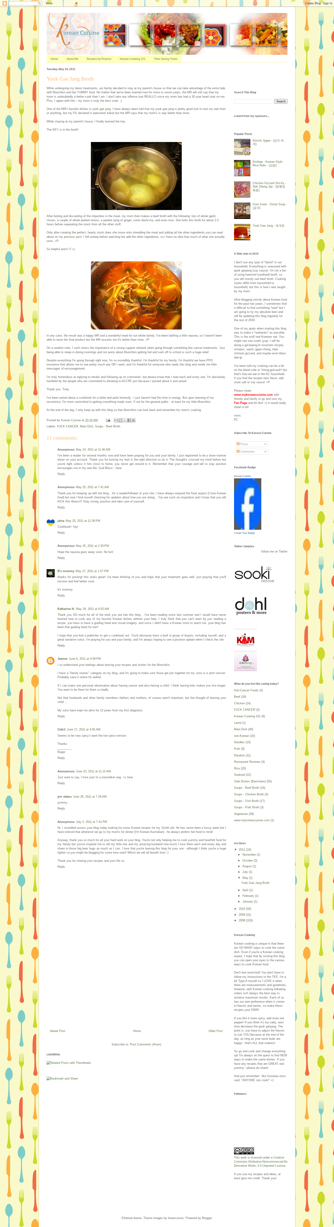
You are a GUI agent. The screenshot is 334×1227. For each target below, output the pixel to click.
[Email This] (116, 420)
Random (239, 755)
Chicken (239, 703)
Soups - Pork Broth (246, 807)
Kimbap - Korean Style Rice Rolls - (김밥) (267, 163)
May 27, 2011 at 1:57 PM (92, 571)
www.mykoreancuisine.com (252, 820)
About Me (72, 59)
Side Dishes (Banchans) (250, 781)
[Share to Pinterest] (133, 420)
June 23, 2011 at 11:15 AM (93, 771)
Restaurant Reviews (247, 761)
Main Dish (86, 426)
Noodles (239, 742)
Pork (237, 748)
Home (54, 59)
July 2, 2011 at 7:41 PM (91, 822)
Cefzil (61, 729)
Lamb (237, 723)
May (245, 878)
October (248, 860)
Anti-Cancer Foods (246, 690)
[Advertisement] (136, 981)
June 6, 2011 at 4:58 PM (85, 658)
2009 (242, 914)
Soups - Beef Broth (107, 426)
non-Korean (241, 736)
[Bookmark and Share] (62, 1078)
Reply (61, 474)
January (248, 901)
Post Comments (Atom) (145, 1044)
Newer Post (57, 1031)
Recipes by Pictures (99, 59)
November (249, 854)
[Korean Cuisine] (247, 528)
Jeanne (62, 658)
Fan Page (240, 403)
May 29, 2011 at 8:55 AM (92, 609)
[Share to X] (124, 420)
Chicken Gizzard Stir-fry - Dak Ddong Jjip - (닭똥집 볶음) (269, 186)
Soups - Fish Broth (246, 801)
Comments (247, 451)
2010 (242, 908)
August (247, 866)
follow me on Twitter (274, 551)
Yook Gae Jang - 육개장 (268, 225)
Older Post (216, 1031)
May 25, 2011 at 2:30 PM (92, 546)
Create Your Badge (244, 533)
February (248, 895)
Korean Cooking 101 (132, 59)
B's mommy (65, 571)
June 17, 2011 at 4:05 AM (83, 729)
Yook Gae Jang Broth (255, 883)
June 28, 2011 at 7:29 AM (90, 796)
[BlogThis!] (120, 420)
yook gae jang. (102, 109)
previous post (73, 236)
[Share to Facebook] (129, 420)
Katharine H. (66, 609)
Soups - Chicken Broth (249, 794)
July (245, 872)
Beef (237, 696)
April (245, 890)
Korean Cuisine (242, 476)
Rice (237, 768)
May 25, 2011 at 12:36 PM (83, 520)
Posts (243, 444)
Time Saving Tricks (165, 59)
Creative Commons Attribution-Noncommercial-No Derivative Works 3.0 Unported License (260, 1161)
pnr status (64, 796)
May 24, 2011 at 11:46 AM (93, 449)
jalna (60, 520)
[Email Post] (108, 420)
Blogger (207, 1218)
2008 (242, 920)
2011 (242, 849)
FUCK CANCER (67, 426)
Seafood (239, 774)
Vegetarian (241, 814)
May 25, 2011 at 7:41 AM (92, 487)
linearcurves (176, 1218)
